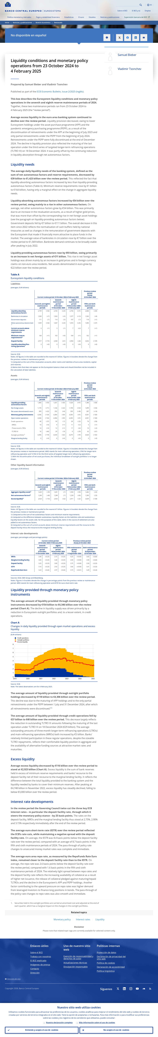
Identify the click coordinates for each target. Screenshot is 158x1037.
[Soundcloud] (144, 988)
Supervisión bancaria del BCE (135, 17)
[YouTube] (137, 988)
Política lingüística (106, 971)
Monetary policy (62, 920)
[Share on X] (119, 37)
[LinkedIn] (124, 988)
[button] (145, 5)
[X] (118, 988)
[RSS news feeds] (150, 988)
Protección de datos (106, 953)
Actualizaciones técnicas (75, 963)
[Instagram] (131, 988)
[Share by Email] (143, 37)
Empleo (148, 11)
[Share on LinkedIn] (135, 37)
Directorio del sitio (13, 979)
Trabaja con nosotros (40, 957)
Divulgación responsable (76, 967)
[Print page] (106, 37)
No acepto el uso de (116, 1030)
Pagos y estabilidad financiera (48, 17)
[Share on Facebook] (127, 37)
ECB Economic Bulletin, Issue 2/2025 (56, 92)
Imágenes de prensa (40, 965)
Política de (106, 963)
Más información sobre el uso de (97, 1023)
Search (141, 5)
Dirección (35, 973)
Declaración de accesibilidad (111, 967)
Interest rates (83, 920)
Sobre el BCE (122, 11)
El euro (81, 17)
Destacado (58, 22)
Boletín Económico (43, 22)
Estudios (92, 17)
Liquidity (99, 920)
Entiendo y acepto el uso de (41, 1030)
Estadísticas (69, 17)
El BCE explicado (38, 961)
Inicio (7, 22)
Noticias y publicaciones (109, 17)
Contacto (34, 969)
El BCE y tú (136, 11)
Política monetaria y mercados (19, 17)
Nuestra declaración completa (59, 1023)
